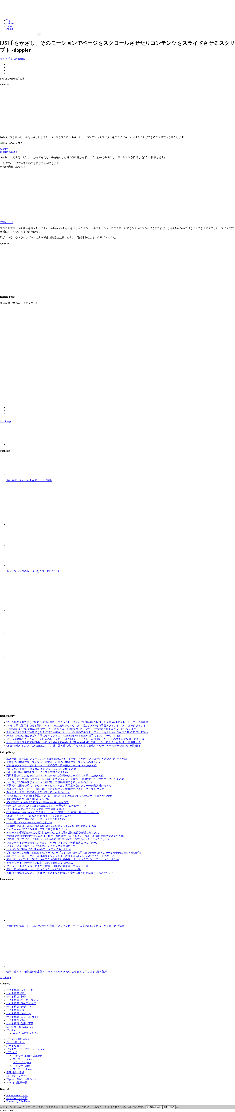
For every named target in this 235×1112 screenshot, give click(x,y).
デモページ (6, 222)
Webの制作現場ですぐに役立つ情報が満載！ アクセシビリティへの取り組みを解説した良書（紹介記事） (66, 925)
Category (11, 23)
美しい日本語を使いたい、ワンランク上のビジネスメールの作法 (43, 869)
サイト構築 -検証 (16, 1020)
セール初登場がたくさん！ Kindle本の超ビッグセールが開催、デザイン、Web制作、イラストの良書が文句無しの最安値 (75, 739)
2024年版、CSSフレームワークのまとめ (29, 822)
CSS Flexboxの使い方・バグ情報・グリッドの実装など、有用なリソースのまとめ (52, 812)
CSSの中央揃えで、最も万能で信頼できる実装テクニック (39, 815)
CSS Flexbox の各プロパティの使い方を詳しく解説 (35, 809)
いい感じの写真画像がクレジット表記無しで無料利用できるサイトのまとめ (49, 782)
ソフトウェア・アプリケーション (25, 1049)
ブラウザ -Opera (22, 1062)
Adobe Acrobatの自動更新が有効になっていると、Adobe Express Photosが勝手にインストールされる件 (64, 735)
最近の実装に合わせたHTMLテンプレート (30, 799)
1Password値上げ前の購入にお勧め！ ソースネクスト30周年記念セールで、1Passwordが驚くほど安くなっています (71, 729)
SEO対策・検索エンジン (20, 1026)
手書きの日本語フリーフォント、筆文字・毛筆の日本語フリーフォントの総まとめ (53, 762)
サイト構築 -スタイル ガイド (22, 1016)
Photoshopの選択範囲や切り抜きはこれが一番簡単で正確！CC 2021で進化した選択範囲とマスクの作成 (65, 836)
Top (8, 20)
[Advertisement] (117, 110)
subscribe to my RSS (16, 1098)
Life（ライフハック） (18, 1075)
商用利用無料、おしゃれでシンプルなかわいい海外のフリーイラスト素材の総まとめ (55, 775)
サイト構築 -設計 (16, 993)
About (9, 28)
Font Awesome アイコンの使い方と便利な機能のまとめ (37, 829)
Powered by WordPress (18, 1101)
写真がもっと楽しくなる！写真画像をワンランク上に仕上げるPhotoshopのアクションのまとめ (60, 856)
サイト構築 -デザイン (18, 1006)
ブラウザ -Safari (21, 1065)
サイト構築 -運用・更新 (19, 1023)
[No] (177, 1107)
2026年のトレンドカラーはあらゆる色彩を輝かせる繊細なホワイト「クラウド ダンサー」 (57, 789)
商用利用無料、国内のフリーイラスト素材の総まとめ (37, 772)
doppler (4, 149)
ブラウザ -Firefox (22, 1059)
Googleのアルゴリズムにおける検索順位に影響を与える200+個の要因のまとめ (51, 825)
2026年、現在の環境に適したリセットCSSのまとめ (35, 819)
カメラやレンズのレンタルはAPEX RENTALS (32, 571)
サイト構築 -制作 (16, 996)
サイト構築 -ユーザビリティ (22, 1000)
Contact (10, 26)
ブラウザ (11, 1052)
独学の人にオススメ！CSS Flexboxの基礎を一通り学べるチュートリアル (47, 805)
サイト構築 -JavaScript (12, 58)
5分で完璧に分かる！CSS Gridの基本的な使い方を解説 (37, 802)
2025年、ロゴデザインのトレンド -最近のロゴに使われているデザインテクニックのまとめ (58, 839)
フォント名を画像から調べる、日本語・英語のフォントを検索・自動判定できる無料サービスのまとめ (65, 779)
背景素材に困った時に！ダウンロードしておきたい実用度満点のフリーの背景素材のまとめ (58, 785)
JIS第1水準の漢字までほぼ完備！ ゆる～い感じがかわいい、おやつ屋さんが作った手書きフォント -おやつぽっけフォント (76, 725)
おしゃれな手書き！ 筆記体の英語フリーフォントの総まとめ (41, 768)
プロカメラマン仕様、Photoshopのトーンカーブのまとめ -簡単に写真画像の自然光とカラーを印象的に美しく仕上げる (73, 852)
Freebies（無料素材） (18, 1039)
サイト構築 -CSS (15, 1010)
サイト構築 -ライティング (21, 1003)
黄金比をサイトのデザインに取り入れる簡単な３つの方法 (39, 862)
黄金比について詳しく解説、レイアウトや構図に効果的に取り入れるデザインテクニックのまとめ (62, 859)
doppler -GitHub (8, 151)
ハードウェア (14, 1045)
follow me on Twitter (17, 1095)
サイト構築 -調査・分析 (19, 990)
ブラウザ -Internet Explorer (27, 1055)
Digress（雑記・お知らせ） (21, 1079)
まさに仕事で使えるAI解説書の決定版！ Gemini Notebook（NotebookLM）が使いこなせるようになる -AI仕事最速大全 (73, 742)
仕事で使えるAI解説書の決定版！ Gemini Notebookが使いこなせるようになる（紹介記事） (58, 971)
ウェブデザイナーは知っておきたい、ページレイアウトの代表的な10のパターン (52, 842)
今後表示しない (154, 1107)
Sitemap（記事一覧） (18, 1082)
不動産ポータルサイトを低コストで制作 (29, 480)
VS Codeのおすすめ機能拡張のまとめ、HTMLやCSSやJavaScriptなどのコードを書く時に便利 (59, 795)
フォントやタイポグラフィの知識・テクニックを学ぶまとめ (40, 846)
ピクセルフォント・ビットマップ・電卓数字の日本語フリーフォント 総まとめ (51, 765)
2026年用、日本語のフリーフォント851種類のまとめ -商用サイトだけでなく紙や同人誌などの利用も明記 (66, 758)
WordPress (11, 1030)
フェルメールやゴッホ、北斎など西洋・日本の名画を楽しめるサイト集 (47, 866)
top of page (5, 421)
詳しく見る (169, 1107)
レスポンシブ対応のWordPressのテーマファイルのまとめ (38, 849)
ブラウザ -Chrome (23, 1069)
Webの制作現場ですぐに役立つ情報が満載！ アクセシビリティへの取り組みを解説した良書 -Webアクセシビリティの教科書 (77, 722)
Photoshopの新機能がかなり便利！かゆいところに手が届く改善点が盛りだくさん (52, 832)
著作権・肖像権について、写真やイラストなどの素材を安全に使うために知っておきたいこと (60, 872)
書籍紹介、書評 (15, 1072)
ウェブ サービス (15, 1042)
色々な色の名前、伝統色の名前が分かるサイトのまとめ (38, 792)
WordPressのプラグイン (26, 1033)
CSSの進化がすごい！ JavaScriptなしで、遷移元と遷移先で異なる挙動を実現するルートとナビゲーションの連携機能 (73, 745)
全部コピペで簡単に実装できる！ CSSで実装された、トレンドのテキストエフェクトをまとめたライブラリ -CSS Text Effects (77, 732)
